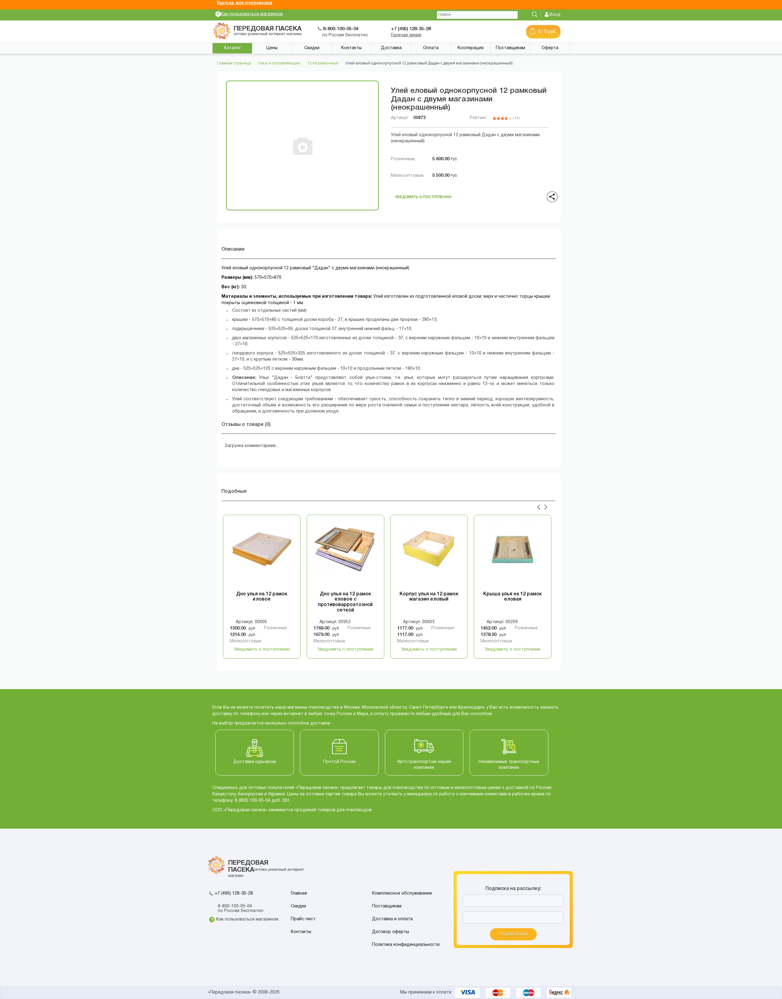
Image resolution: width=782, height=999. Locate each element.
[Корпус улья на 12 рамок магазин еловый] (429, 555)
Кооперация (471, 48)
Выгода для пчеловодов (244, 3)
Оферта (550, 48)
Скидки (312, 48)
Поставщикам (510, 48)
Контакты (351, 48)
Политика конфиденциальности (406, 945)
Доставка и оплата (392, 919)
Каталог (232, 48)
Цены (272, 48)
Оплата (431, 48)
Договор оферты (390, 932)
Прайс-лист (303, 919)
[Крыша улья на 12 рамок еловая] (513, 555)
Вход (555, 15)
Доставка (391, 48)
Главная (299, 893)
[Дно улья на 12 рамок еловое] (262, 555)
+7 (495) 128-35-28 (234, 893)
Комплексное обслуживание (402, 893)
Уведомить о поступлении (423, 195)
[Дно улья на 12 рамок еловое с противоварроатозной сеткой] (345, 555)
